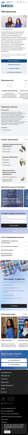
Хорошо (7, 431)
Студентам (4, 379)
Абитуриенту (4, 422)
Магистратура (6, 165)
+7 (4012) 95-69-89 (6, 130)
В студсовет (14, 305)
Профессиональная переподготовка (7, 180)
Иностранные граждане (14, 72)
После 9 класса (6, 151)
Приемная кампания (14, 64)
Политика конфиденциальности (8, 408)
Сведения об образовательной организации (11, 416)
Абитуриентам (5, 375)
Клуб (25, 314)
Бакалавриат (6, 159)
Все (26, 139)
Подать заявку (14, 225)
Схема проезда (4, 419)
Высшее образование (10, 157)
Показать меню (26, 2)
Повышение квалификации (9, 177)
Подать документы (14, 60)
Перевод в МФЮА (14, 68)
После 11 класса (6, 149)
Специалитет (6, 162)
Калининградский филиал (10, 2)
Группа (15, 360)
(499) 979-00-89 (15, 413)
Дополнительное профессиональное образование (9, 172)
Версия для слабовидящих (7, 411)
